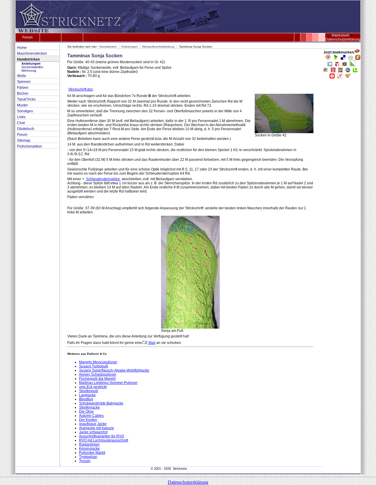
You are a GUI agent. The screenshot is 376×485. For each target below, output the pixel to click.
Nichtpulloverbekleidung (158, 46)
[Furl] (357, 58)
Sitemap (23, 140)
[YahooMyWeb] (340, 77)
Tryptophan (88, 457)
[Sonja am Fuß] (190, 327)
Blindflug (86, 399)
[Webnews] (332, 77)
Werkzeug (28, 70)
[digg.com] (350, 58)
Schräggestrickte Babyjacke (101, 403)
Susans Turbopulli (93, 366)
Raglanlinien (89, 444)
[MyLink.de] (340, 71)
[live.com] (325, 71)
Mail (151, 343)
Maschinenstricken (32, 53)
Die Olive (86, 411)
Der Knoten (88, 420)
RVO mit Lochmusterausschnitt (103, 440)
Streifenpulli (88, 391)
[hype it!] (337, 65)
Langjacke (87, 395)
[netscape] (347, 71)
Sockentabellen (32, 67)
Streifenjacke (89, 407)
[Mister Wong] (333, 71)
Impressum (340, 35)
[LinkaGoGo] (344, 65)
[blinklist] (328, 58)
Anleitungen (31, 63)
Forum (27, 37)
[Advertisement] (341, 170)
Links (21, 117)
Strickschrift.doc (80, 89)
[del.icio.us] (343, 58)
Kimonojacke (89, 448)
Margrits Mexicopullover (98, 362)
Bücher (22, 93)
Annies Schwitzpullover (97, 374)
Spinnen (24, 82)
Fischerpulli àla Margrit (97, 379)
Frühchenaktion (29, 146)
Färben (22, 88)
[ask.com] (357, 52)
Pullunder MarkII (92, 453)
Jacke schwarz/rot (93, 432)
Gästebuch (25, 129)
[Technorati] (355, 71)
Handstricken (28, 59)
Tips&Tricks (26, 99)
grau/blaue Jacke (93, 424)
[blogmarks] (335, 58)
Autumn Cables (91, 416)
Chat (21, 123)
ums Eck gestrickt (93, 387)
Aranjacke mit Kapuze (96, 428)
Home (22, 48)
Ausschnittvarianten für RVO (101, 436)
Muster (22, 105)
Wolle (21, 76)
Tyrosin (84, 461)
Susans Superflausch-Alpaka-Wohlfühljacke (114, 370)
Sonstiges (25, 111)
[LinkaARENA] (352, 65)
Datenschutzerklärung (342, 39)
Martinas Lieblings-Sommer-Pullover (108, 383)
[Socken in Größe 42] (284, 132)
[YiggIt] (347, 77)
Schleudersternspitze (103, 179)
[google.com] (330, 65)
